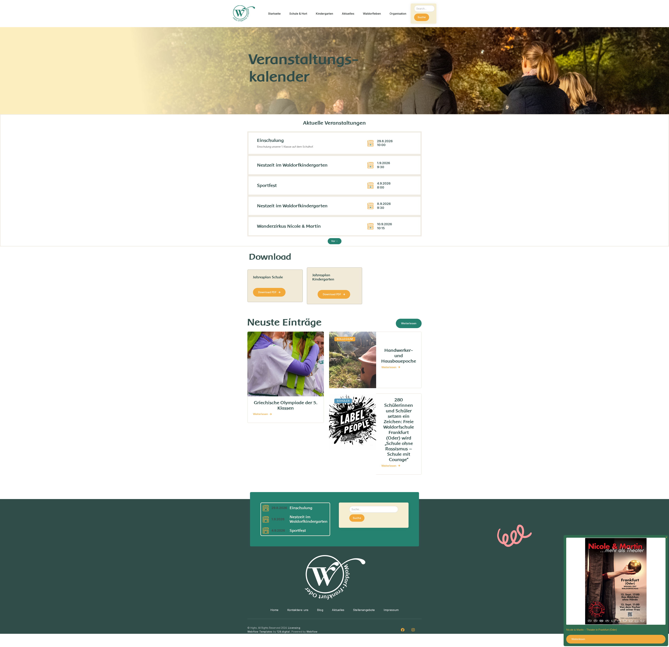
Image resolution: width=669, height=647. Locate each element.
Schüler (343, 400)
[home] (244, 13)
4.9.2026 (278, 530)
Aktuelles (338, 610)
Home (274, 610)
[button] (274, 13)
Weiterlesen (408, 323)
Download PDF (269, 292)
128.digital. (283, 631)
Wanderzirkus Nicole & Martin (289, 226)
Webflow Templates (259, 631)
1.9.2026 (277, 519)
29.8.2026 (279, 508)
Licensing (294, 627)
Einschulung (270, 140)
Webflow (311, 631)
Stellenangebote (364, 610)
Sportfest (267, 185)
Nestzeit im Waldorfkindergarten (292, 165)
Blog (320, 610)
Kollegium (345, 339)
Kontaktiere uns (297, 610)
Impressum (391, 610)
